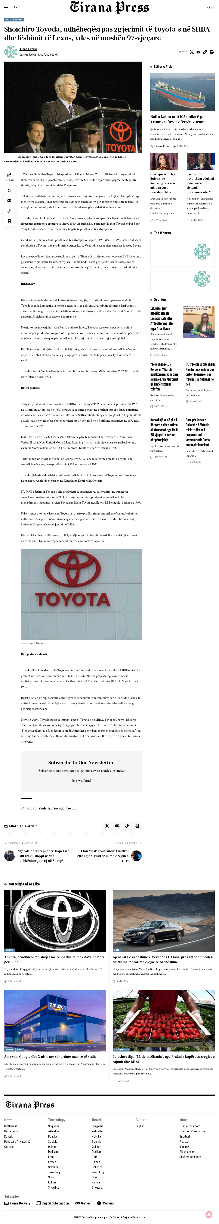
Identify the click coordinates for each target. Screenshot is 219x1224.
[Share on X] (192, 51)
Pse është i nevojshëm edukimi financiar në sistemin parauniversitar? (200, 183)
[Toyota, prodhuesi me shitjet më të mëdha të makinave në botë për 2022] (55, 921)
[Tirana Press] (109, 7)
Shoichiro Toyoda (51, 808)
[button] (8, 7)
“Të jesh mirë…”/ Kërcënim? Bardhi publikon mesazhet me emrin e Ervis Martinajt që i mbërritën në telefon (164, 377)
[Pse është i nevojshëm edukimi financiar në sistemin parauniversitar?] (201, 161)
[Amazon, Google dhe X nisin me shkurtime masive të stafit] (55, 1021)
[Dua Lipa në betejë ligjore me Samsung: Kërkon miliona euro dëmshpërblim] (164, 161)
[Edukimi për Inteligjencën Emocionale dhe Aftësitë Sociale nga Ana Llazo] (199, 322)
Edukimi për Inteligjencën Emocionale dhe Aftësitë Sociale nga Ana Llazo (161, 318)
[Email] (198, 51)
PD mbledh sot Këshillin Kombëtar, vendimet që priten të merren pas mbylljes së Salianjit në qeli (200, 374)
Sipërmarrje (121, 1049)
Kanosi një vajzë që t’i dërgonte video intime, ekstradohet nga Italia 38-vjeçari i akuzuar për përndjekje (164, 429)
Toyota (71, 808)
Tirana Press (28, 49)
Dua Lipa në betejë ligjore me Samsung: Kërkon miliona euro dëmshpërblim (163, 183)
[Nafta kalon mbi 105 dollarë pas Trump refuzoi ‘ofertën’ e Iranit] (182, 92)
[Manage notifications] (209, 1214)
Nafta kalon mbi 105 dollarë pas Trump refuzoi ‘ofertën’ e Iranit (178, 119)
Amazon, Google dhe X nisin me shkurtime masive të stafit (50, 1056)
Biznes (19, 19)
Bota (19, 1049)
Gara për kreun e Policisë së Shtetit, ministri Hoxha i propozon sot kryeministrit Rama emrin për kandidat (198, 432)
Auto (8, 19)
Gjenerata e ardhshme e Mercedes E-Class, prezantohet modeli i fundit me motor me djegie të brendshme (163, 959)
